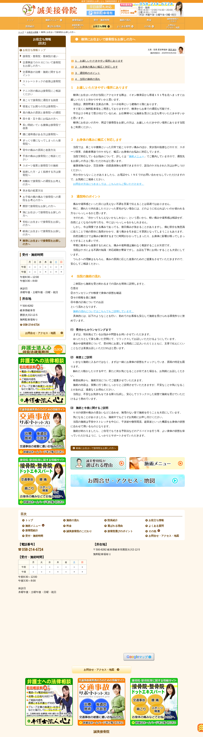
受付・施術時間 (34, 535)
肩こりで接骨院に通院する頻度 (40, 100)
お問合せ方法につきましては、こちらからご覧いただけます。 (108, 184)
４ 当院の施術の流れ (87, 79)
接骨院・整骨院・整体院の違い (40, 56)
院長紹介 (113, 520)
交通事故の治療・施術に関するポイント (42, 74)
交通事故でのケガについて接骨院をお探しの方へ (42, 64)
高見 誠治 (172, 50)
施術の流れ (73, 520)
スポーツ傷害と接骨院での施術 (40, 165)
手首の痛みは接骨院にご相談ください (42, 158)
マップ (137, 657)
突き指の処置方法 (33, 190)
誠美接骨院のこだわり (79, 531)
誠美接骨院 (101, 731)
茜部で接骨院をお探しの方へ (39, 206)
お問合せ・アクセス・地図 (40, 333)
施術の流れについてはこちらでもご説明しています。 (103, 311)
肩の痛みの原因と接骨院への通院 (42, 112)
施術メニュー (136, 156)
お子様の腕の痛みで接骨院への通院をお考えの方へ (42, 198)
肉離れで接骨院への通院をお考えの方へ (42, 183)
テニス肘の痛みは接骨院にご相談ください (42, 92)
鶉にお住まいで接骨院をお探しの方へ (42, 214)
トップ (30, 20)
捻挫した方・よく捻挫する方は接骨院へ (42, 173)
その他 (152, 531)
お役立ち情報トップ (34, 50)
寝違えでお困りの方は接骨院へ (40, 106)
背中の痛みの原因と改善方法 (39, 150)
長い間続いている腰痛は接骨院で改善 (42, 127)
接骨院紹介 (32, 530)
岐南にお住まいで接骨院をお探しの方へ (96, 448)
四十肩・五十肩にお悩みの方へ (40, 118)
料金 (69, 525)
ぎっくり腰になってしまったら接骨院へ (42, 142)
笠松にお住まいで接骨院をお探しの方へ (42, 223)
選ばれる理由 (115, 525)
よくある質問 (156, 525)
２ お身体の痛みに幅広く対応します (96, 67)
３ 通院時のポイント (87, 73)
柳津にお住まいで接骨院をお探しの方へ (42, 242)
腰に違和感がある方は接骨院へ (40, 134)
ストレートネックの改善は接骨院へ (42, 83)
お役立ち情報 (32, 32)
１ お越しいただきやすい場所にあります (99, 60)
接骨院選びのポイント (120, 531)
